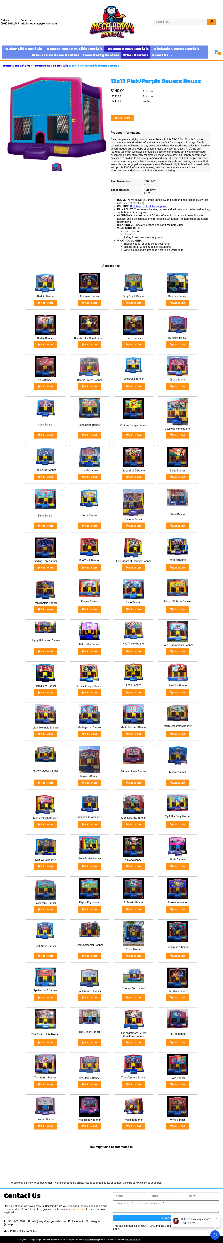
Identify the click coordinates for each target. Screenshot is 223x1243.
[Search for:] (181, 21)
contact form (78, 1209)
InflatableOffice (133, 1239)
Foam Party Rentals (101, 55)
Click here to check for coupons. (148, 206)
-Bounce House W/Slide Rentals (74, 49)
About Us (160, 55)
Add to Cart (123, 117)
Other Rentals (135, 55)
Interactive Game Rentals (55, 55)
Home (7, 65)
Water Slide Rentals (23, 49)
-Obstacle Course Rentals (176, 49)
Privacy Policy (91, 1239)
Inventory (22, 65)
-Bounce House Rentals (127, 49)
